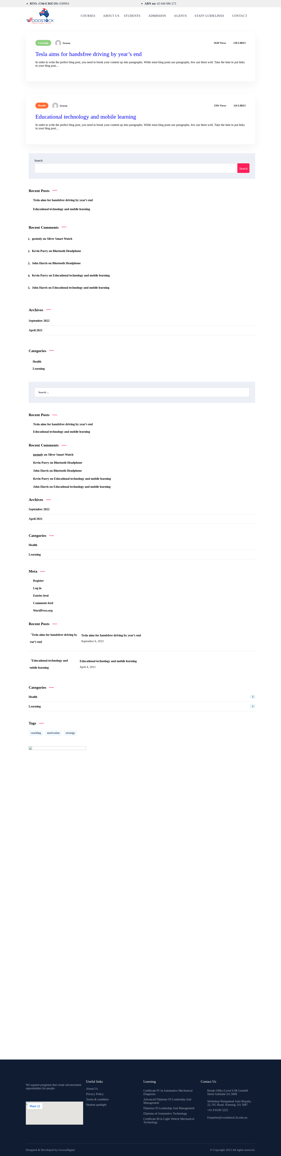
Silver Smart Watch (59, 238)
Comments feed (43, 603)
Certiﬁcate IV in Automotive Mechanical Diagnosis (167, 1092)
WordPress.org (43, 610)
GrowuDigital (66, 1149)
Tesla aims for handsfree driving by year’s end (88, 54)
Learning (43, 42)
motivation (53, 733)
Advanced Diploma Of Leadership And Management (167, 1101)
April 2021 (35, 330)
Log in (37, 588)
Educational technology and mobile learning (85, 116)
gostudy (37, 238)
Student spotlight (96, 1104)
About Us (92, 1088)
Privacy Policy (95, 1094)
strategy (70, 733)
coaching (36, 733)
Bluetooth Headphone (67, 251)
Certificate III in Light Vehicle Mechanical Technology (168, 1120)
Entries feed (41, 595)
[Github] (33, 1095)
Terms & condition (97, 1099)
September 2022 (39, 320)
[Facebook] (25, 1095)
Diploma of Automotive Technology (165, 1113)
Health (41, 105)
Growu (66, 43)
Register (38, 580)
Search (38, 160)
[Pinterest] (29, 1095)
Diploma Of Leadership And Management (168, 1108)
